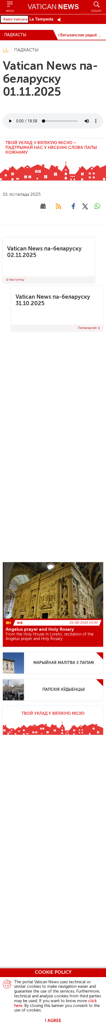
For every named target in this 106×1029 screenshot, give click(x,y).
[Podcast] (58, 206)
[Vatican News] (53, 7)
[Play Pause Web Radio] (60, 19)
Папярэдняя (87, 328)
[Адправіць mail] (43, 206)
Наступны (16, 280)
